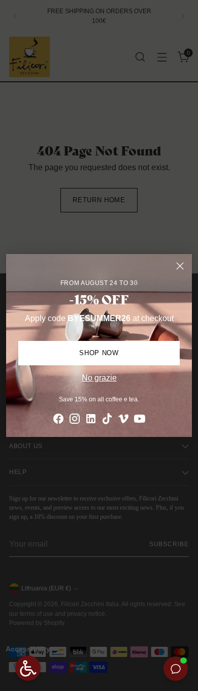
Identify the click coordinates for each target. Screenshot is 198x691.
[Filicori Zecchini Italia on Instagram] (75, 420)
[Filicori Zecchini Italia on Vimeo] (123, 420)
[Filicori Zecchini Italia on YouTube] (140, 420)
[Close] (180, 266)
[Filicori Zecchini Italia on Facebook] (58, 420)
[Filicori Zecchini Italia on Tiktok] (107, 420)
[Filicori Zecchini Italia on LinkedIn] (91, 420)
